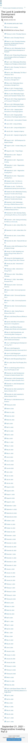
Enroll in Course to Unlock (14, 739)
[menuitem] (1, 3)
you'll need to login (20, 737)
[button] (1, 1)
